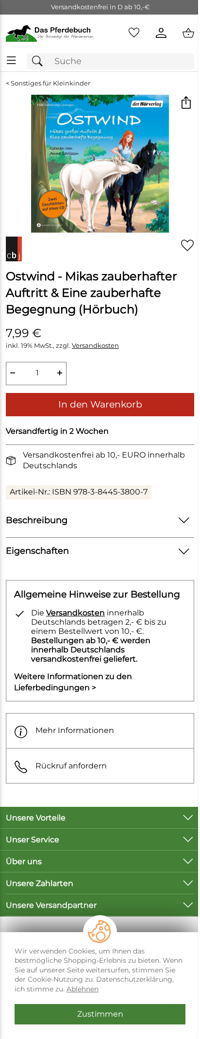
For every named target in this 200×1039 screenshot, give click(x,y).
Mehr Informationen (74, 730)
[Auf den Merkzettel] (187, 245)
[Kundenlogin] (161, 33)
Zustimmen (100, 1014)
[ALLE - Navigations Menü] (11, 60)
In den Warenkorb (100, 404)
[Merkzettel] (134, 33)
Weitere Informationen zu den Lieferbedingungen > (73, 682)
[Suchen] (40, 61)
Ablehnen (83, 989)
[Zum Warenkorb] (188, 33)
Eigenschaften (37, 550)
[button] (185, 103)
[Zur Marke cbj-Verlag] (14, 249)
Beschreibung (36, 520)
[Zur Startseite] (50, 33)
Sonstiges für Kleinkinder (50, 83)
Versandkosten (95, 345)
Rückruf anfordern (71, 765)
